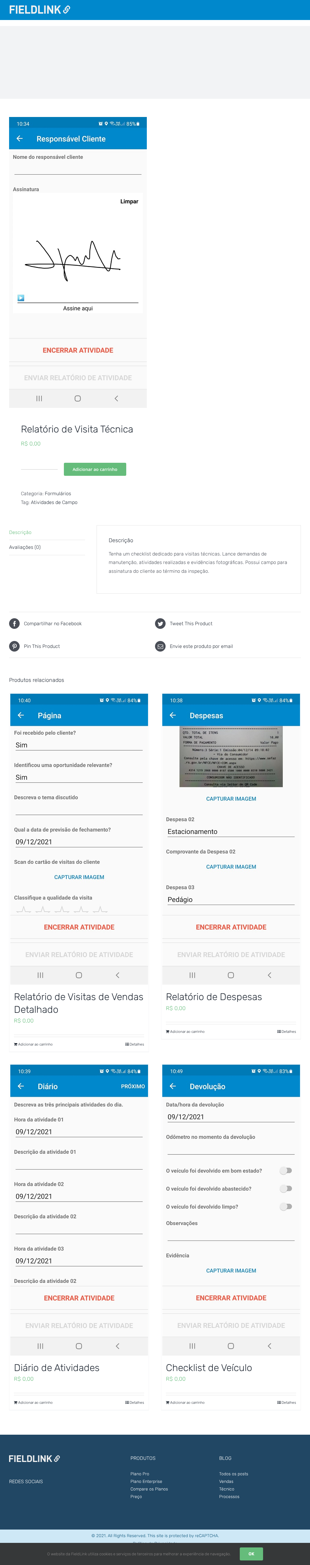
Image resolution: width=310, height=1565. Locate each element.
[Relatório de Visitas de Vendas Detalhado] (79, 839)
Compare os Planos (149, 1489)
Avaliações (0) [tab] (25, 547)
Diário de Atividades (57, 1367)
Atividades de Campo (54, 502)
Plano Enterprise (146, 1481)
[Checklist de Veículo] (231, 1210)
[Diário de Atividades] (79, 1210)
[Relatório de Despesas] (231, 839)
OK (251, 1554)
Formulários (58, 493)
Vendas (226, 1481)
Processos (229, 1496)
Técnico (226, 1489)
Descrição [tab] (20, 532)
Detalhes (137, 1044)
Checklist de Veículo (209, 1367)
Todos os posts (233, 1474)
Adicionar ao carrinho (95, 469)
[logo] (40, 8)
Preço (136, 1496)
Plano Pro (139, 1474)
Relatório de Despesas (214, 997)
